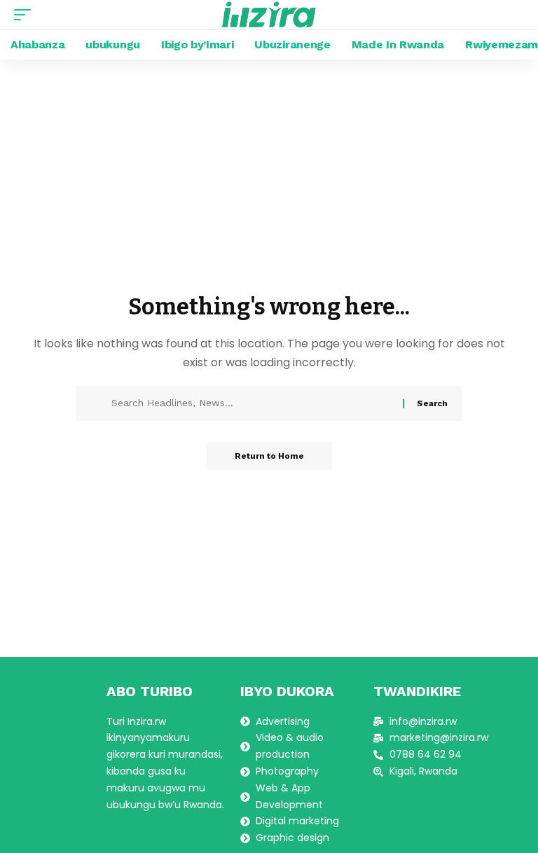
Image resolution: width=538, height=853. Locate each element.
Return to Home (269, 456)
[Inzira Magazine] (269, 14)
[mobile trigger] (26, 14)
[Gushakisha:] (252, 403)
